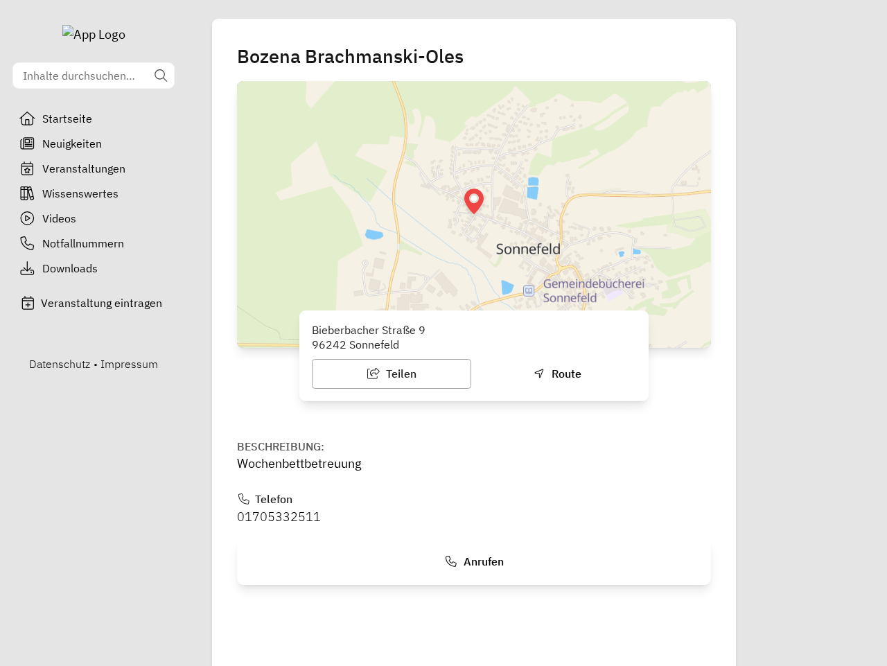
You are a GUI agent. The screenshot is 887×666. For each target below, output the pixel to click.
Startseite (67, 118)
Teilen (399, 373)
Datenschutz (59, 364)
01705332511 (279, 517)
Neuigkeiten (72, 143)
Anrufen (482, 561)
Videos (59, 218)
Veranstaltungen (83, 168)
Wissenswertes (80, 193)
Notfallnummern (83, 243)
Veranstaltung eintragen (101, 303)
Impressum (129, 364)
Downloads (70, 268)
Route (565, 373)
